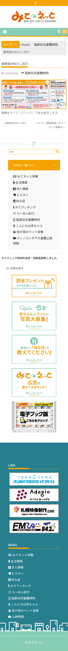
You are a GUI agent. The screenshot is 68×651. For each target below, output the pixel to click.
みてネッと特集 (27, 176)
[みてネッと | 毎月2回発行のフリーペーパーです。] (4, 31)
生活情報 (21, 182)
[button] (34, 165)
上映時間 (18, 616)
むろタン (23, 195)
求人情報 (22, 188)
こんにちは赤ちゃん (29, 225)
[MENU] (64, 31)
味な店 (20, 201)
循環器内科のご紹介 (16, 123)
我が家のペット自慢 (30, 232)
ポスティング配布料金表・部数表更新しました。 (30, 258)
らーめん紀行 (25, 213)
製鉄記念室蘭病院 (37, 73)
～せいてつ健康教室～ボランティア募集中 (50, 125)
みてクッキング (25, 207)
